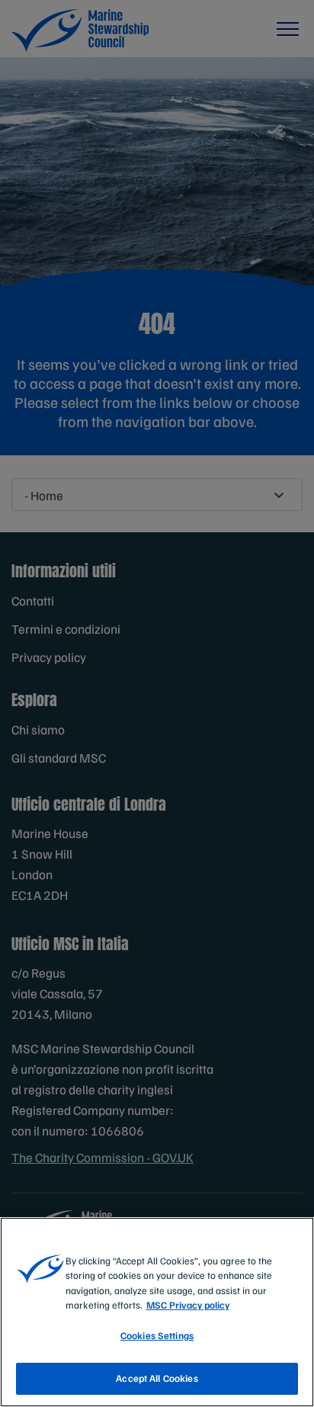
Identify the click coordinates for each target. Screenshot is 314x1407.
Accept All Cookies (156, 1378)
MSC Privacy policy (187, 1305)
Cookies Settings (157, 1335)
